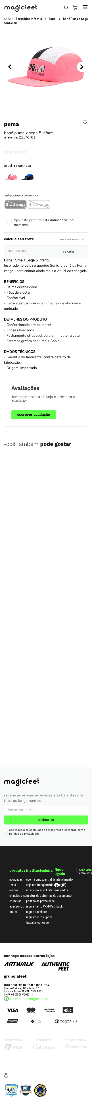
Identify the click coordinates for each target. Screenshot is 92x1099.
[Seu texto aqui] (76, 1048)
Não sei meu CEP (73, 239)
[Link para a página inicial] (7, 19)
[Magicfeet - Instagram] (64, 886)
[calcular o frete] (68, 251)
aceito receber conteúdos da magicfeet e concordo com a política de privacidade (47, 831)
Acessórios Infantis (29, 19)
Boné (51, 19)
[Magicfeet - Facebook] (56, 886)
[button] (15, 204)
